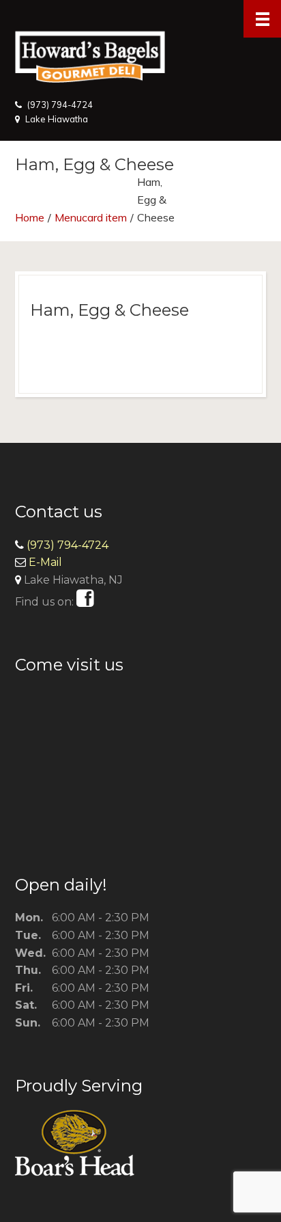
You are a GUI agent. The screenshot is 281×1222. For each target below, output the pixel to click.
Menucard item (91, 217)
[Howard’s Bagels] (140, 49)
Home (29, 217)
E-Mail (45, 562)
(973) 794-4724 (60, 104)
